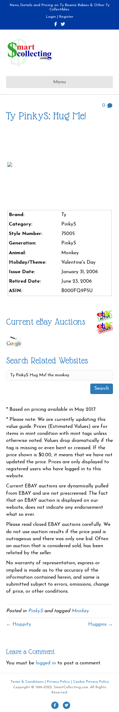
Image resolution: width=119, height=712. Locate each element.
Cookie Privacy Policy (91, 682)
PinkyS (35, 611)
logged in (46, 663)
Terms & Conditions (27, 682)
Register (66, 17)
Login (51, 17)
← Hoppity (18, 624)
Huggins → (100, 624)
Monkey (80, 611)
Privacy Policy (58, 682)
